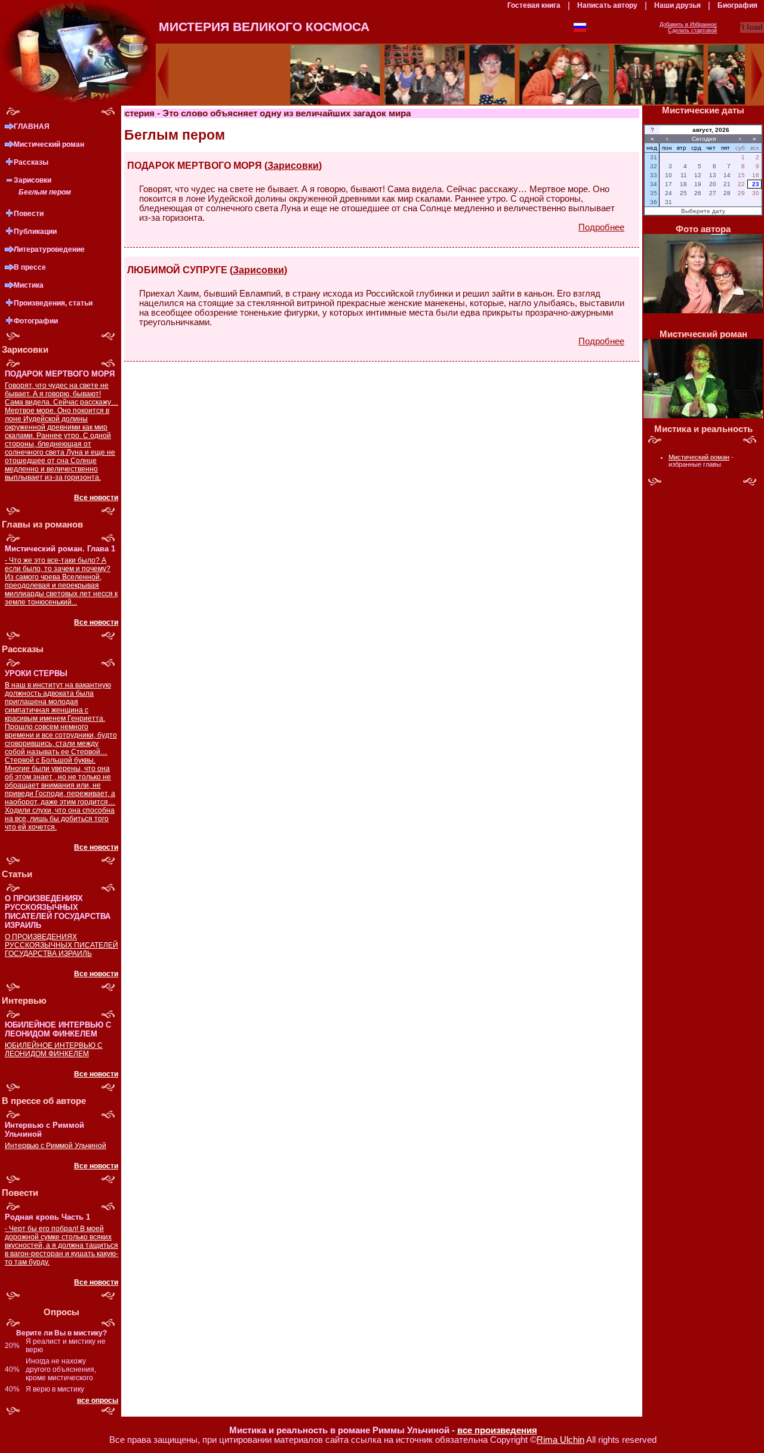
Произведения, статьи (53, 303)
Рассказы (31, 162)
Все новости (96, 497)
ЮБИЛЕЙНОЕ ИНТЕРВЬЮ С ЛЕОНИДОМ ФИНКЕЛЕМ (54, 1049)
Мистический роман (49, 144)
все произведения (497, 1430)
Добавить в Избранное (688, 24)
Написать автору (607, 5)
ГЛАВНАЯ (32, 126)
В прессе (30, 267)
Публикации (35, 231)
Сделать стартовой (692, 30)
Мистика (29, 285)
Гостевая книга (533, 5)
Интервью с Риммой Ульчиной (55, 1146)
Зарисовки (32, 180)
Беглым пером (45, 192)
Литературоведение (49, 249)
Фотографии (36, 321)
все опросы (97, 1400)
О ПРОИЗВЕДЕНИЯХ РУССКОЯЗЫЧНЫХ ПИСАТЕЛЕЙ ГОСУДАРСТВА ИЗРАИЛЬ (61, 945)
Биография (737, 5)
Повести (29, 213)
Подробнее (601, 227)
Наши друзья (677, 5)
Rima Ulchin (560, 1440)
